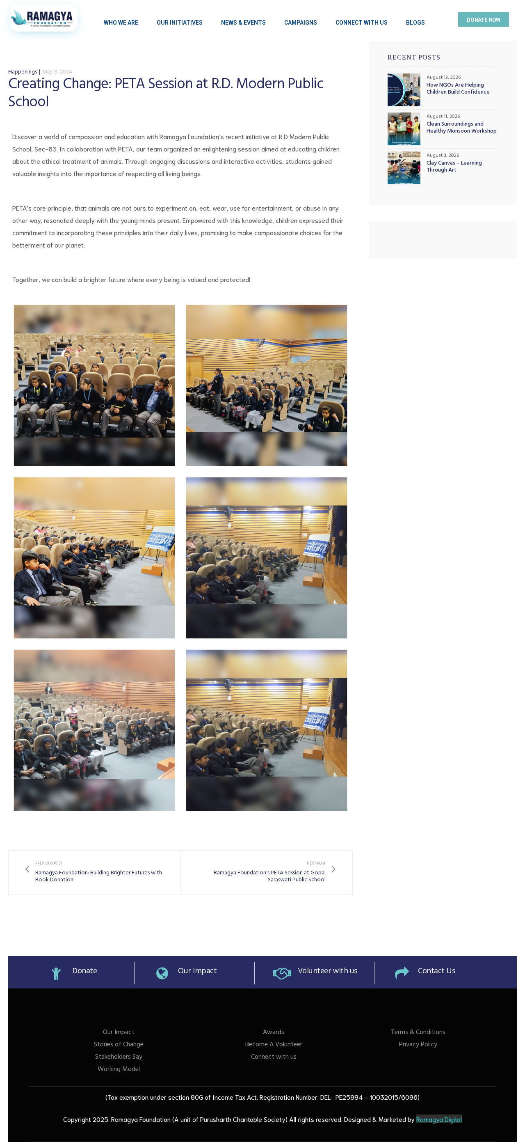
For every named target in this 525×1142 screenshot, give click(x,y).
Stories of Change (119, 1045)
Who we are (121, 22)
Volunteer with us (328, 970)
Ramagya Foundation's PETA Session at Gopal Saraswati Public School (266, 872)
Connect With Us (362, 22)
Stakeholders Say (118, 1057)
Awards (273, 1033)
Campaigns (300, 22)
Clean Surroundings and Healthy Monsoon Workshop (462, 128)
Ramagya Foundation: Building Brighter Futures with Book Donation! (94, 872)
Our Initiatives (180, 22)
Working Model (119, 1070)
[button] (483, 19)
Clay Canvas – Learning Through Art (454, 167)
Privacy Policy (418, 1045)
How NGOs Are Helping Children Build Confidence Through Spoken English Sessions (458, 89)
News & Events (243, 22)
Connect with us (274, 1057)
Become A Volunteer (273, 1045)
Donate (84, 970)
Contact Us (437, 970)
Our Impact (197, 970)
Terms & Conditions (418, 1033)
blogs (415, 22)
